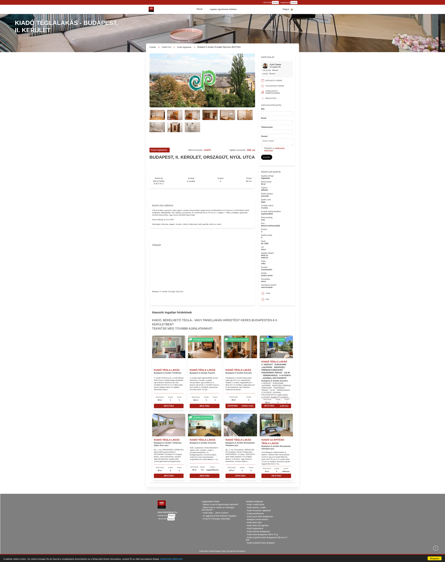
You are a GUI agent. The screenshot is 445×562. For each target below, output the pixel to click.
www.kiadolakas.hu (167, 512)
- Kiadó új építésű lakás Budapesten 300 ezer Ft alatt (266, 538)
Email (263, 118)
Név (263, 109)
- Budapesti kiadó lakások (257, 519)
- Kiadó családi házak (255, 504)
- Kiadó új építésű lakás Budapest (260, 543)
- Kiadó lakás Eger (254, 522)
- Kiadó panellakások (255, 513)
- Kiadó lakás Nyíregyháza (257, 525)
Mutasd (275, 2)
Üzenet (264, 136)
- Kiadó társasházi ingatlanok (258, 510)
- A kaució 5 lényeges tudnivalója (216, 519)
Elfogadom (434, 558)
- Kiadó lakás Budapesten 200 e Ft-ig (262, 534)
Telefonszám (267, 127)
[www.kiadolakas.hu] (151, 9)
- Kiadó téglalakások (254, 528)
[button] (199, 9)
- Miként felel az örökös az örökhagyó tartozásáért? (218, 508)
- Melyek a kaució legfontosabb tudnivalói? (220, 504)
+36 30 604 (266, 70)
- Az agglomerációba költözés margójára (219, 516)
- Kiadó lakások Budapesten (258, 531)
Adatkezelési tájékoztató (171, 558)
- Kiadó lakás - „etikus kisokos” (215, 513)
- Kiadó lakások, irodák (256, 507)
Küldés (266, 157)
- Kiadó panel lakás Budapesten (259, 516)
